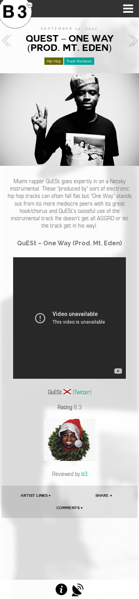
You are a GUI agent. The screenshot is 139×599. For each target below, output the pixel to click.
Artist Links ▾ (35, 495)
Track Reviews (79, 61)
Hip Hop (54, 61)
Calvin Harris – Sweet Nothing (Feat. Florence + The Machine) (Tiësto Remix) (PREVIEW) (8, 41)
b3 (84, 474)
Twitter (82, 392)
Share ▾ (103, 495)
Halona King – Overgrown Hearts (131, 41)
